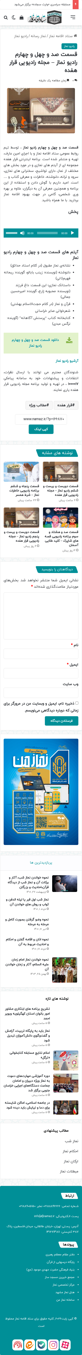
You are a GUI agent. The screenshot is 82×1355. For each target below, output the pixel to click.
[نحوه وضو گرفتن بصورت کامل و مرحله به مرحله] (64, 925)
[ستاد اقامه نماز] (44, 17)
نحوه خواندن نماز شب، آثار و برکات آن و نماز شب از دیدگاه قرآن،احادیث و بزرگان (28, 882)
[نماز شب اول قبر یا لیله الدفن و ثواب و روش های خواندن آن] (64, 905)
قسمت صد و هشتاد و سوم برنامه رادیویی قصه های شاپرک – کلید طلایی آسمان (61, 538)
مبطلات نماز (69, 1171)
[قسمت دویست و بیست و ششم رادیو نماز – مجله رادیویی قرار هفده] (60, 472)
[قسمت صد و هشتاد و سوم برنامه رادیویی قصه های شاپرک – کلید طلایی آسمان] (60, 517)
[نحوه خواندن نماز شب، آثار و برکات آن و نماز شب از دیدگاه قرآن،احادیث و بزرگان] (64, 883)
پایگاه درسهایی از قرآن (60, 1262)
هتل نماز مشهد (65, 1292)
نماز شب (71, 1141)
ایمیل (72, 664)
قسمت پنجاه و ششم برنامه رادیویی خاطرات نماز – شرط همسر (24, 490)
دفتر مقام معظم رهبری (60, 1255)
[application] (41, 233)
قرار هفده (64, 405)
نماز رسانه (38, 36)
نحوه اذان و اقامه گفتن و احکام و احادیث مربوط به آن (27, 941)
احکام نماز (70, 1151)
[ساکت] (22, 233)
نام (74, 645)
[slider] (12, 232)
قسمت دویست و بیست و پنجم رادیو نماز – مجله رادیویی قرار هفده (21, 536)
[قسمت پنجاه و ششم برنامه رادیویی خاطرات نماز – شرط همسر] (21, 472)
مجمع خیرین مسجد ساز (59, 1277)
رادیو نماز (21, 36)
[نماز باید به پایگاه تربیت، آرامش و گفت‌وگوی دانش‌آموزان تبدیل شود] (65, 1037)
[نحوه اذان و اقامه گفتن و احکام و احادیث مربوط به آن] (64, 945)
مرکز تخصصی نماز (63, 1285)
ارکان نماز (71, 1161)
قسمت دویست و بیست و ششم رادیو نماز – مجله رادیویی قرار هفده (60, 490)
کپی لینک (41, 429)
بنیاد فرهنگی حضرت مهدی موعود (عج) (50, 1270)
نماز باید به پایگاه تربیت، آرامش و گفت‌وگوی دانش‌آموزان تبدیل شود (27, 1036)
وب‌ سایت (70, 684)
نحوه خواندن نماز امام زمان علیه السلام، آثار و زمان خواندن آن (27, 964)
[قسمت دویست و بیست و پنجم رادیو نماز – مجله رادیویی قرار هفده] (21, 517)
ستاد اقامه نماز (61, 36)
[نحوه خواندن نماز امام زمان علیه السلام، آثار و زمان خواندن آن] (64, 970)
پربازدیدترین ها (41, 862)
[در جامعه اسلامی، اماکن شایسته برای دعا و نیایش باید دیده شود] (65, 1107)
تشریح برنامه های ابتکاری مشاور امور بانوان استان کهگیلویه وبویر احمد (27, 1014)
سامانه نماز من (65, 1300)
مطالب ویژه (37, 405)
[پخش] (72, 233)
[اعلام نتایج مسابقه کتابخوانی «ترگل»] (65, 1060)
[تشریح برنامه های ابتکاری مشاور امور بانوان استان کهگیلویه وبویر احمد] (65, 1014)
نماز (17, 1319)
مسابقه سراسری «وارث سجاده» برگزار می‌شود (42, 5)
